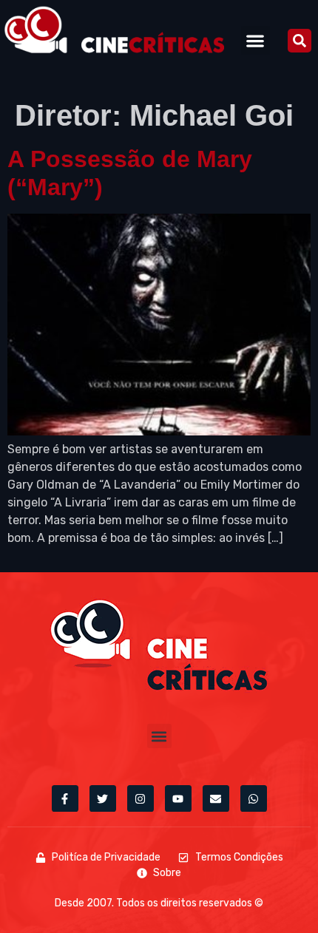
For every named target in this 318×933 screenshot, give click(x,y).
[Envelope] (216, 798)
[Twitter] (102, 798)
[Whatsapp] (253, 798)
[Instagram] (140, 798)
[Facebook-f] (65, 798)
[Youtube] (178, 798)
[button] (255, 40)
